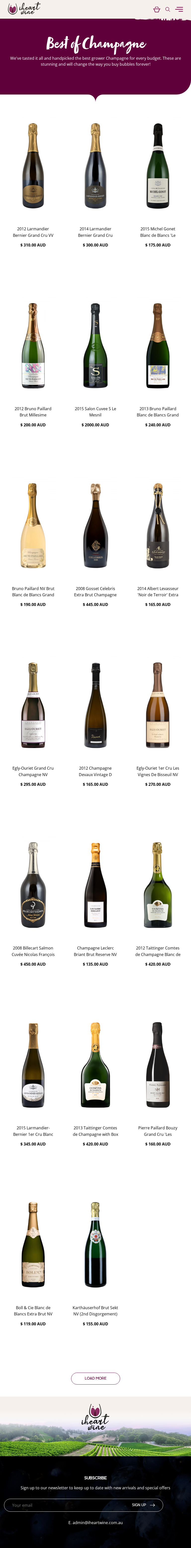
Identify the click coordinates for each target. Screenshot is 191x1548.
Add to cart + (33, 271)
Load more (95, 1378)
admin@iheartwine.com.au (98, 1522)
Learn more (33, 257)
